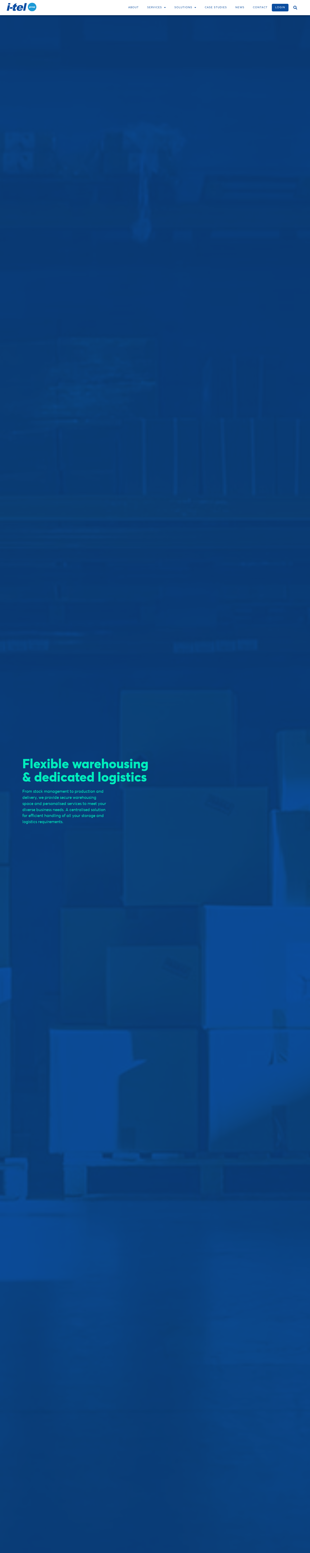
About (133, 7)
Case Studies (216, 7)
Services (154, 7)
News (239, 7)
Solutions (183, 7)
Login (280, 7)
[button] (295, 7)
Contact (260, 7)
